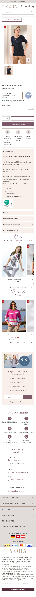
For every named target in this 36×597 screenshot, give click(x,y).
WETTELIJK (6, 509)
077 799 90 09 (17, 460)
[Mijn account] (22, 6)
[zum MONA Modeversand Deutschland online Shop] (13, 536)
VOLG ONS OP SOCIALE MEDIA (13, 527)
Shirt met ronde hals (14, 280)
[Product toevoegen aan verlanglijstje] (22, 118)
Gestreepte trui (13, 335)
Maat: (4, 109)
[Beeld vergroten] (28, 60)
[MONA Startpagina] (11, 6)
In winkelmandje (19, 124)
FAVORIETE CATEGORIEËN (12, 498)
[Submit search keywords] (31, 12)
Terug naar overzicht (12, 19)
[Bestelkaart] (29, 6)
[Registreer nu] (27, 397)
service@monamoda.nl (19, 472)
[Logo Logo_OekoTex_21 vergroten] (8, 203)
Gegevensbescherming (18, 402)
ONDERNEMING (8, 515)
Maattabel (31, 109)
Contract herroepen (16, 491)
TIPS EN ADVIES (8, 521)
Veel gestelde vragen (19, 480)
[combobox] (18, 12)
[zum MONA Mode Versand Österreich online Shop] (23, 536)
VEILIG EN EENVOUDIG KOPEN (13, 503)
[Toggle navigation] (3, 6)
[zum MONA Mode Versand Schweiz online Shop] (18, 536)
